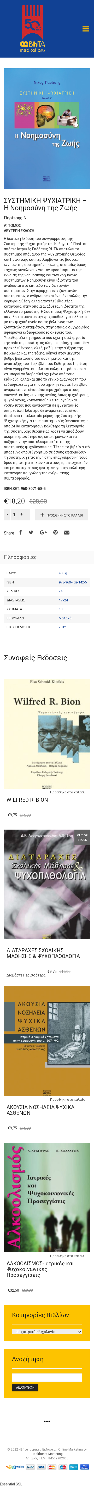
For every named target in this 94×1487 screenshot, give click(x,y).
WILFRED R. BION (27, 800)
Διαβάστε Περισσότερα (26, 975)
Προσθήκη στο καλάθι (65, 515)
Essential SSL (11, 1484)
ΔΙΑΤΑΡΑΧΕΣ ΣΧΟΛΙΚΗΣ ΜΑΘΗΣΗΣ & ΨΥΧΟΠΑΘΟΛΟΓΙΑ (43, 953)
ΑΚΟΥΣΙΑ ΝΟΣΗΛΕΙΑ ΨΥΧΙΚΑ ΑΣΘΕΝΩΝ (40, 1110)
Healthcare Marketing (47, 1454)
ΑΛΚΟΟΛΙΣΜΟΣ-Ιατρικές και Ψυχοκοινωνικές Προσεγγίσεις (40, 1269)
